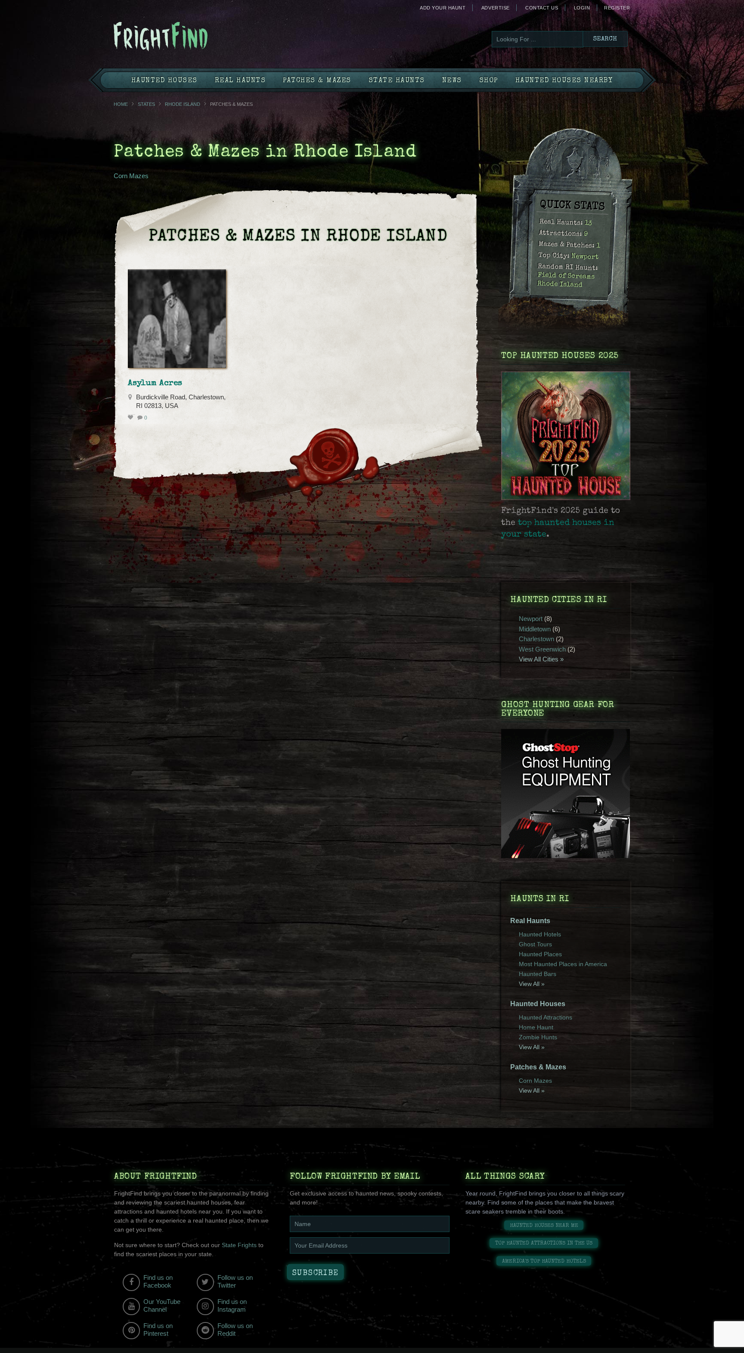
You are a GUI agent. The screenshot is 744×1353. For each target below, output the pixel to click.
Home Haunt (536, 1027)
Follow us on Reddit (235, 1329)
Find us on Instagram (232, 1305)
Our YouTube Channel (161, 1305)
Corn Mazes (131, 175)
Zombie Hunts (538, 1037)
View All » (532, 983)
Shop (488, 80)
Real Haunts (240, 80)
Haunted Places (540, 954)
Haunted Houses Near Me (544, 1226)
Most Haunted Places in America (563, 964)
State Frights (239, 1245)
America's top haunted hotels (544, 1261)
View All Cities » (541, 659)
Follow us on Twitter (235, 1281)
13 (588, 223)
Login (582, 7)
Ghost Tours (535, 944)
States (146, 104)
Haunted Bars (537, 973)
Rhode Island (182, 104)
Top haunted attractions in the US (543, 1243)
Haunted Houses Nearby (564, 80)
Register (617, 7)
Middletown (535, 629)
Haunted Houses (164, 80)
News (452, 80)
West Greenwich (542, 649)
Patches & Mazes (317, 80)
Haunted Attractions (545, 1017)
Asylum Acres (155, 383)
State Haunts (397, 80)
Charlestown (536, 639)
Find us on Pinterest (158, 1329)
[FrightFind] (195, 37)
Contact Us (541, 7)
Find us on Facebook (158, 1281)
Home (121, 104)
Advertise (495, 7)
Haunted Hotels (540, 934)
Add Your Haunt (442, 7)
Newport (585, 257)
